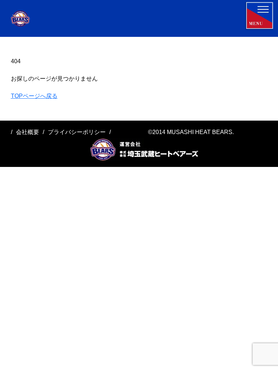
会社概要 (27, 132)
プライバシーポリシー (77, 132)
